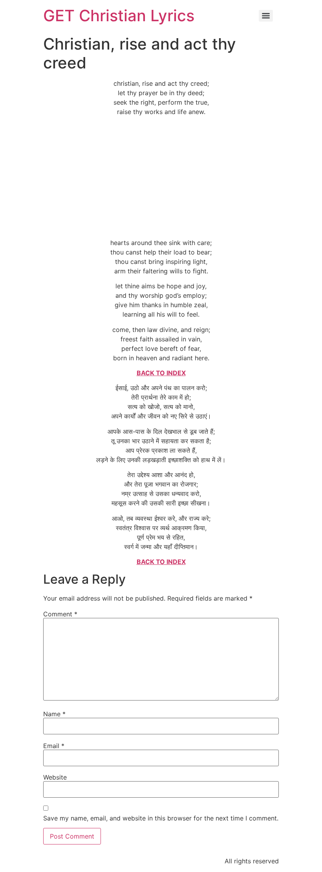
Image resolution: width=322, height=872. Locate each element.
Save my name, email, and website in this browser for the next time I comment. (160, 818)
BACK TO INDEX (161, 373)
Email (53, 746)
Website (55, 777)
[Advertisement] (161, 177)
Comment (60, 614)
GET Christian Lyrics (118, 15)
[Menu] (266, 16)
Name (54, 714)
